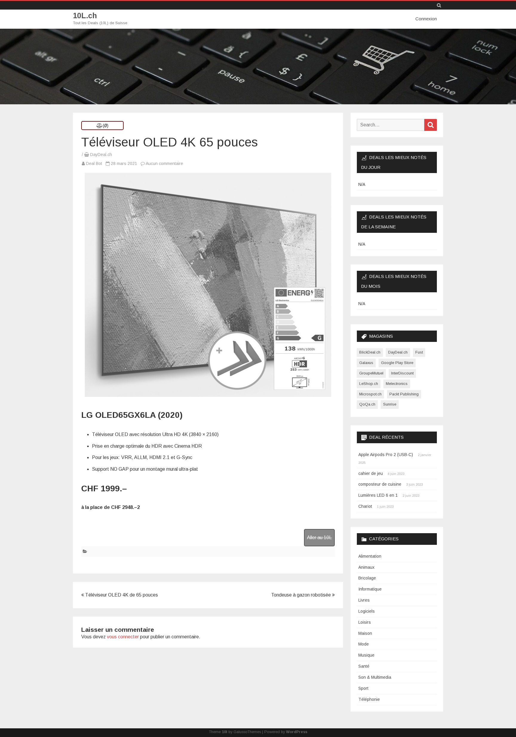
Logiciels (366, 611)
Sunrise (389, 404)
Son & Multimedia (374, 677)
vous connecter (123, 636)
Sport (363, 688)
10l (224, 732)
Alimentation (369, 556)
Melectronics (397, 383)
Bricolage (367, 578)
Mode (363, 644)
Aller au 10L (319, 537)
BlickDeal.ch (369, 352)
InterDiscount (402, 373)
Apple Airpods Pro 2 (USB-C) (385, 454)
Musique (366, 655)
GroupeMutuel (371, 373)
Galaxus (366, 362)
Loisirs (364, 622)
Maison (365, 633)
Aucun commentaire (164, 163)
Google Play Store (397, 362)
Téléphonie (369, 699)
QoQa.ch (367, 404)
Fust (419, 352)
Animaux (366, 567)
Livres (364, 600)
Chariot (365, 506)
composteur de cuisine (379, 484)
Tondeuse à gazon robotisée (301, 594)
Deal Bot (94, 163)
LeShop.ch (368, 383)
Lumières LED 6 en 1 (378, 495)
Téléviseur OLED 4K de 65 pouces (121, 594)
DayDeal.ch (101, 154)
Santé (363, 666)
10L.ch (85, 15)
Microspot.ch (370, 394)
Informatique (370, 589)
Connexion (426, 18)
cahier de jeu (370, 473)
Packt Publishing (404, 394)
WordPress (296, 732)
